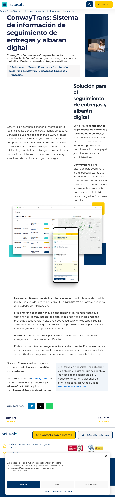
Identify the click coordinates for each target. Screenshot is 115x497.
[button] (106, 456)
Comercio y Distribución (53, 67)
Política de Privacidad (53, 492)
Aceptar (23, 484)
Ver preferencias (91, 484)
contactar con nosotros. (72, 386)
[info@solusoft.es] (4, 453)
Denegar (57, 484)
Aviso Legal (67, 492)
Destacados (46, 71)
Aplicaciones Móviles (24, 67)
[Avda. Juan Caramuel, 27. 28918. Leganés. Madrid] (4, 446)
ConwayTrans (39, 378)
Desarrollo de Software (23, 71)
